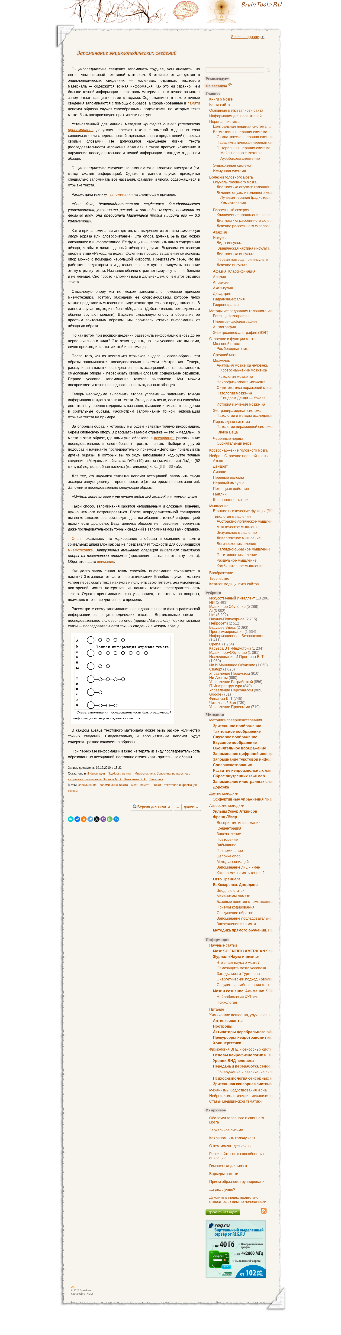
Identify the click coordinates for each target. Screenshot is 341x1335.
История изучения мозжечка (241, 404)
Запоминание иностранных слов (243, 782)
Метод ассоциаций (233, 862)
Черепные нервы (228, 438)
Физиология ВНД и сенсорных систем (241, 1049)
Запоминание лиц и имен (238, 867)
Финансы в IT (221, 698)
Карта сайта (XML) (82, 1293)
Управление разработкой (231, 682)
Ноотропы (222, 1026)
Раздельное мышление (237, 560)
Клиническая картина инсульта (243, 248)
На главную (216, 86)
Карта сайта (219, 105)
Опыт (76, 539)
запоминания (121, 194)
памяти (193, 103)
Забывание (226, 845)
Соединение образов (235, 913)
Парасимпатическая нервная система (249, 142)
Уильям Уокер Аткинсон (235, 811)
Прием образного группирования (238, 1182)
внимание (105, 561)
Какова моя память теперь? (240, 873)
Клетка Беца (227, 432)
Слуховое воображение (235, 737)
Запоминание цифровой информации (248, 754)
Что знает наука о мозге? (238, 962)
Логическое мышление (236, 544)
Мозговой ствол (226, 344)
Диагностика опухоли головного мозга (249, 187)
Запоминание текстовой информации (248, 759)
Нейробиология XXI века (238, 997)
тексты (72, 790)
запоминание (87, 785)
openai (215, 644)
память (145, 785)
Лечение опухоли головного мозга (246, 193)
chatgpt (215, 669)
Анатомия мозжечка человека (242, 365)
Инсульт (220, 238)
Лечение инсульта (232, 265)
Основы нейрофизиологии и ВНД (244, 1055)
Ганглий (220, 494)
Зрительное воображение (237, 726)
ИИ (212, 602)
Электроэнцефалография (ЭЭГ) (240, 333)
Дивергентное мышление (239, 538)
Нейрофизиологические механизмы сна (243, 1096)
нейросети (218, 623)
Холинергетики (227, 1043)
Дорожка (221, 787)
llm (212, 615)
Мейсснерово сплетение (241, 153)
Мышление (218, 506)
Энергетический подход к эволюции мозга (253, 979)
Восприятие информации (239, 823)
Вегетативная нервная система (240, 132)
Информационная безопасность (237, 636)
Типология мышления (232, 516)
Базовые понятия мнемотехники (245, 902)
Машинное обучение (227, 607)
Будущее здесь (222, 627)
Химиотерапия (233, 203)
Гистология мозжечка (235, 376)
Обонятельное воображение (239, 748)
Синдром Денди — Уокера (243, 398)
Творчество (219, 578)
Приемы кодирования (235, 907)
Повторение (227, 839)
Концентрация (229, 828)
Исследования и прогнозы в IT (236, 657)
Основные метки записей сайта (236, 110)
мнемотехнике (80, 550)
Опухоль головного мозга (235, 182)
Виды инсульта (229, 243)
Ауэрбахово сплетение (240, 158)
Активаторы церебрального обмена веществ (255, 1032)
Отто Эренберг (226, 879)
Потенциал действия (231, 489)
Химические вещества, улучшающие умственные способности (263, 1015)
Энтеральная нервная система (243, 148)
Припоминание (230, 851)
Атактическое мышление (238, 527)
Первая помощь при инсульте (242, 259)
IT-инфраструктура (225, 686)
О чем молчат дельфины (230, 1146)
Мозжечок (221, 360)
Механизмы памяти (233, 896)
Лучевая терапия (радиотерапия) (249, 197)
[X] (97, 819)
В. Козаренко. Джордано (235, 885)
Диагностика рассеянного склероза (247, 220)
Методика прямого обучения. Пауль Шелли (253, 930)
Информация (96, 773)
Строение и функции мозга (232, 339)
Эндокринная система (232, 165)
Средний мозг (225, 355)
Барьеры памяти (223, 1174)
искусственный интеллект (232, 598)
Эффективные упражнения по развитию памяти (258, 799)
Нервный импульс (228, 483)
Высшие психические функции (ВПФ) (245, 511)
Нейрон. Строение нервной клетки (239, 456)
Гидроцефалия (226, 305)
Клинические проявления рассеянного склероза (258, 215)
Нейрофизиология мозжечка (241, 382)
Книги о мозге (221, 99)
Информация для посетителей (235, 116)
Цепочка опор (229, 856)
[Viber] (103, 819)
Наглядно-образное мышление (243, 549)
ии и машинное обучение (232, 665)
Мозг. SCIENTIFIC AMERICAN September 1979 (254, 951)
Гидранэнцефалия (229, 299)
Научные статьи (223, 945)
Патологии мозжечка (234, 393)
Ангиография (224, 327)
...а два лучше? (222, 1190)
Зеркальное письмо (226, 1130)
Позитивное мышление (237, 555)
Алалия (219, 277)
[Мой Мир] (116, 819)
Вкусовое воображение (235, 743)
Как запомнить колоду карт (232, 1138)
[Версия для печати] (134, 807)
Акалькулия (223, 288)
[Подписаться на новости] (264, 1213)
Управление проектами (229, 707)
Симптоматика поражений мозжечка (248, 388)
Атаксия (220, 232)
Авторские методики (226, 806)
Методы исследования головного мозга (243, 311)
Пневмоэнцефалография (235, 321)
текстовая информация (180, 785)
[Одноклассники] (84, 819)
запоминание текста (114, 785)
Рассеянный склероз (231, 210)
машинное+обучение (228, 652)
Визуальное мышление (237, 532)
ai (211, 611)
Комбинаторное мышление (240, 566)
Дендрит (220, 466)
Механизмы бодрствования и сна (238, 1090)
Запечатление (229, 834)
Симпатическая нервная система (245, 137)
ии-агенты (218, 678)
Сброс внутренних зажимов (239, 776)
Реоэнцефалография (231, 316)
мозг (134, 785)
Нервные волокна (228, 477)
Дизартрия (222, 294)
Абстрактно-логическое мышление (247, 521)
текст (157, 785)
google (215, 694)
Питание (216, 1009)
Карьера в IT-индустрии (230, 648)
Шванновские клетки (230, 500)
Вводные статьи (230, 890)
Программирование (226, 632)
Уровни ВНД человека (233, 1061)
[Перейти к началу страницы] (73, 1287)
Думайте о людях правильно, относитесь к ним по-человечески (237, 1199)
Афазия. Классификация (234, 271)
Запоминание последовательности (247, 918)
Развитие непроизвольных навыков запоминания (260, 770)
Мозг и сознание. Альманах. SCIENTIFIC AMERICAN (260, 991)
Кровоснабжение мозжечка (243, 370)
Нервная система (224, 122)
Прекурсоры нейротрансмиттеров (245, 1037)
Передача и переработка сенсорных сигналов (256, 1066)
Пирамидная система (231, 422)
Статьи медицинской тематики (235, 1101)
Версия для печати (153, 807)
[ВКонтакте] (77, 819)
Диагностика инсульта (235, 254)
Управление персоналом (231, 690)
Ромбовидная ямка (233, 349)
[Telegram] (90, 819)
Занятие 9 (156, 779)
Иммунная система (229, 171)
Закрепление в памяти (236, 924)
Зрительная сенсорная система (242, 1084)
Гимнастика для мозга (228, 1166)
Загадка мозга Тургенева (238, 974)
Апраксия (221, 282)
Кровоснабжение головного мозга (238, 450)
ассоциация (164, 438)
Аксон (218, 461)
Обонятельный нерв (234, 443)
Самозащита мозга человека (241, 968)
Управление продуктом (229, 673)
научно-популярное (226, 619)
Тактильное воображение (237, 731)
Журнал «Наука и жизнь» (236, 957)
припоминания (80, 130)
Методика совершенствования (235, 720)
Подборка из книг (120, 773)
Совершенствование (232, 765)
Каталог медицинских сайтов (234, 584)
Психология (227, 1002)
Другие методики (223, 793)
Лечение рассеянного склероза (243, 226)
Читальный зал (222, 703)
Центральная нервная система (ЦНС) (245, 126)
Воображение (221, 573)
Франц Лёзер (225, 817)
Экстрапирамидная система (237, 411)
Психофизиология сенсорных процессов (251, 1078)
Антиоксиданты (228, 1021)
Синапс (219, 472)
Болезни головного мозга (231, 177)
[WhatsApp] (110, 819)
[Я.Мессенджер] (71, 819)
